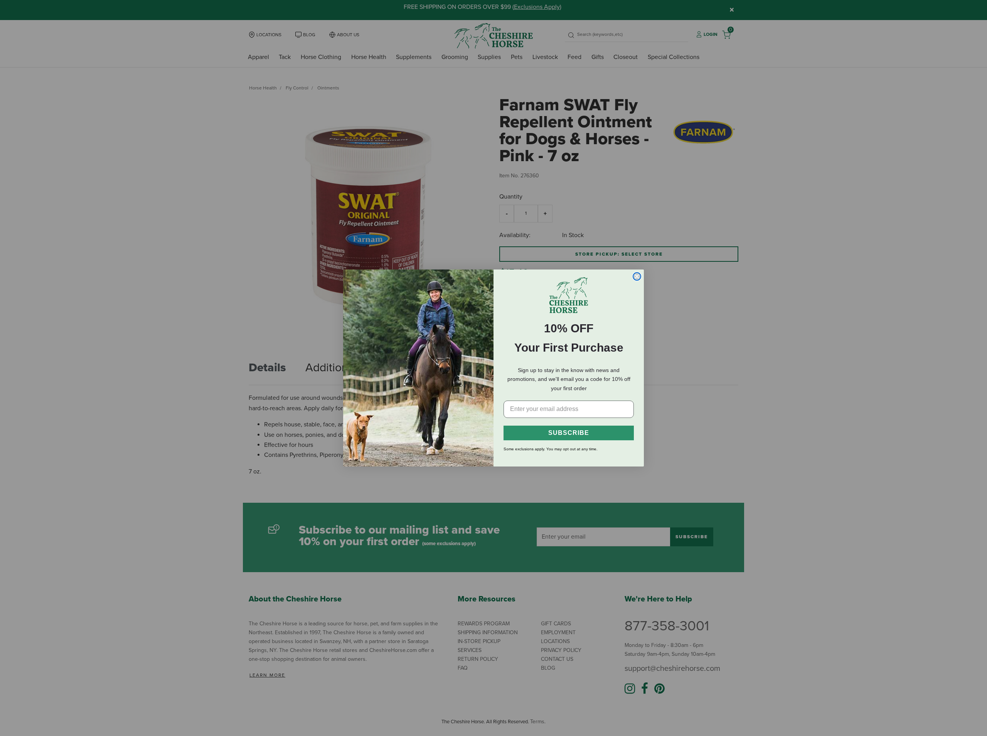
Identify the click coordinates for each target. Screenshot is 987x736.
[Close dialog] (637, 276)
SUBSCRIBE (568, 432)
